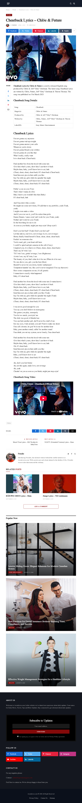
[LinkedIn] (8, 100)
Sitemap (52, 798)
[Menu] (8, 3)
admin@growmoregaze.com (22, 777)
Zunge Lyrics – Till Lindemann (55, 496)
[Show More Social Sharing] (74, 31)
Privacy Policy (53, 737)
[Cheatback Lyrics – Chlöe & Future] (41, 58)
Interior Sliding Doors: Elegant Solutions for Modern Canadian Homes (37, 567)
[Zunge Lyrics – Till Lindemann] (59, 483)
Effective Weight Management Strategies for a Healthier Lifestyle (39, 679)
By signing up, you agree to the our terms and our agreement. (42, 737)
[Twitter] (8, 96)
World (9, 15)
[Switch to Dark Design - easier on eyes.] (70, 3)
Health (11, 627)
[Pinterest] (8, 105)
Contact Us (44, 798)
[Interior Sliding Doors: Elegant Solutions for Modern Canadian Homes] (41, 549)
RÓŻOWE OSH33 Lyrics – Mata (18, 496)
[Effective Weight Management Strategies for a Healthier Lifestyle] (41, 660)
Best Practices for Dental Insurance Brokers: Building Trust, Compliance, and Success (36, 622)
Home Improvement (15, 572)
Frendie (14, 25)
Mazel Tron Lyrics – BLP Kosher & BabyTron (25, 443)
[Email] (8, 109)
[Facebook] (8, 91)
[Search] (74, 3)
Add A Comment (41, 506)
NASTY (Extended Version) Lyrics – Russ (59, 442)
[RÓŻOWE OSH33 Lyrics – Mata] (22, 483)
